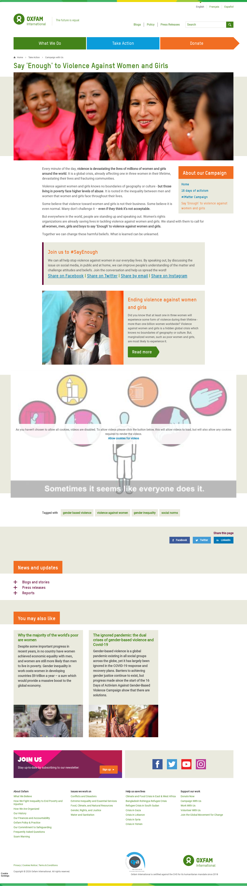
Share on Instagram (169, 275)
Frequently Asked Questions (29, 831)
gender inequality (145, 512)
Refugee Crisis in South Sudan (142, 805)
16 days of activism (194, 190)
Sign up (107, 769)
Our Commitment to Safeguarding (33, 827)
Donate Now (188, 796)
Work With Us (188, 805)
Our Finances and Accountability (32, 818)
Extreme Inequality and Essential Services (94, 801)
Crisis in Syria (133, 819)
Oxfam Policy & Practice (27, 822)
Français (214, 6)
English (200, 6)
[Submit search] (229, 25)
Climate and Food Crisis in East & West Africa (151, 796)
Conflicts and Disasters (84, 796)
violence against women (112, 512)
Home (185, 184)
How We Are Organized (26, 808)
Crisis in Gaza (133, 810)
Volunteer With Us (191, 810)
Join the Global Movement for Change (202, 814)
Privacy (17, 865)
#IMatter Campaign (194, 197)
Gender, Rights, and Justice (86, 810)
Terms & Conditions (48, 865)
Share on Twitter (102, 275)
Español (228, 6)
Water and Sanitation (82, 814)
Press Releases (170, 24)
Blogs (137, 24)
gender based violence (77, 512)
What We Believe (23, 796)
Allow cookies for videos (123, 438)
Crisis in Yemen (134, 824)
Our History (20, 813)
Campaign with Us (54, 57)
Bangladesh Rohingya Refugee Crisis (146, 801)
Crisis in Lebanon (135, 814)
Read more (142, 351)
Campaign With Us (191, 801)
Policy (151, 24)
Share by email (134, 275)
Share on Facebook (66, 275)
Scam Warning (22, 836)
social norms (169, 512)
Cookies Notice (29, 865)
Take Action (34, 57)
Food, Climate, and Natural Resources (92, 805)
